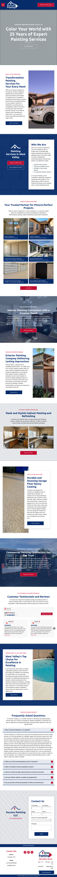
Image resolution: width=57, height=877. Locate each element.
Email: (33, 811)
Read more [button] (7, 635)
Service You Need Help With (39, 817)
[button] (3, 628)
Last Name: (45, 805)
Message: (34, 823)
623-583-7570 (11, 857)
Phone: (44, 811)
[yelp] (32, 852)
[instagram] (28, 852)
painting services (37, 734)
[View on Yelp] (6, 622)
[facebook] (25, 852)
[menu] (3, 5)
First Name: (34, 805)
